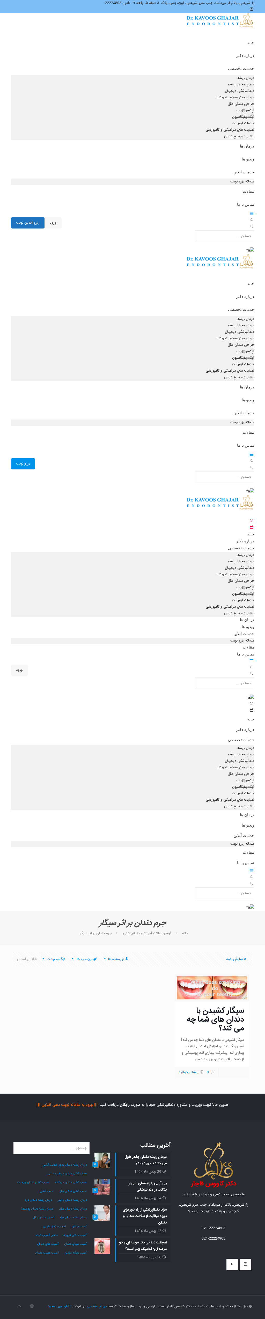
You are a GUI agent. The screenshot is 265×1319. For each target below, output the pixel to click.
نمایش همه (234, 959)
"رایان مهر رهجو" (60, 1306)
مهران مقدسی (97, 1306)
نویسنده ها (115, 959)
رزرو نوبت (23, 464)
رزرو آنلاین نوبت (27, 223)
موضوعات (53, 959)
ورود (53, 223)
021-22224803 (213, 1228)
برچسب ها (84, 959)
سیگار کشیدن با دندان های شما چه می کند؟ (215, 1020)
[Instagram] (32, 1306)
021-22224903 (213, 1238)
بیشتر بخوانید (188, 1072)
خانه (185, 933)
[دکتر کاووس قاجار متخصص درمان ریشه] (220, 26)
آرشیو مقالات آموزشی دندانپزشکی (147, 933)
